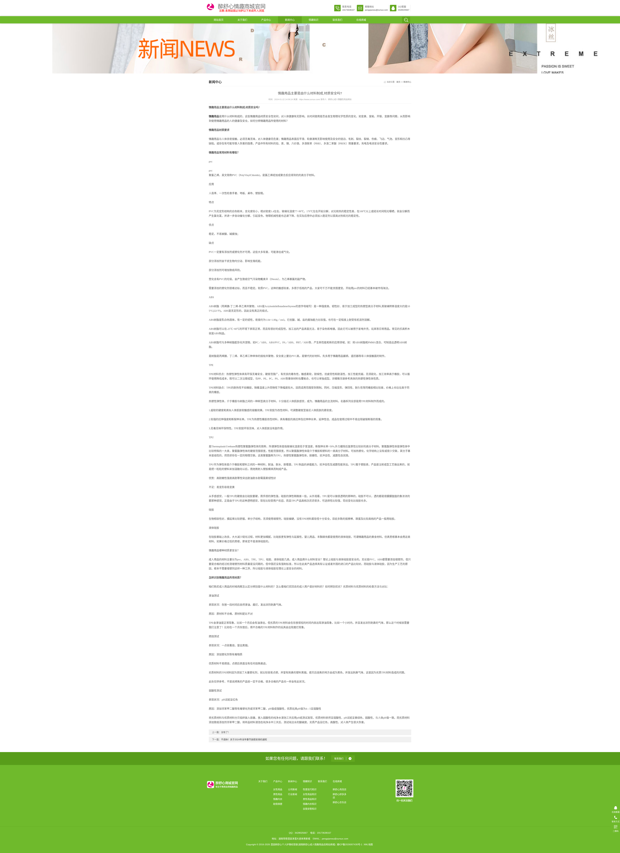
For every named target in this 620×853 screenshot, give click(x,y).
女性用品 (277, 789)
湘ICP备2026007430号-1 (349, 844)
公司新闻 (292, 789)
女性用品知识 (309, 794)
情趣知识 (313, 19)
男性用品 (277, 794)
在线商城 (361, 19)
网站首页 (218, 19)
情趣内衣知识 (309, 804)
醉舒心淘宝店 (339, 789)
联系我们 (337, 19)
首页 (398, 82)
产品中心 (266, 19)
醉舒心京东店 (339, 802)
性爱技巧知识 (309, 789)
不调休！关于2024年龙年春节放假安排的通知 (244, 739)
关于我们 (242, 19)
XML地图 (368, 844)
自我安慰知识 (309, 808)
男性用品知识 (309, 799)
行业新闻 (292, 794)
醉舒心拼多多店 (339, 796)
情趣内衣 (277, 799)
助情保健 (277, 804)
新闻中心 (290, 19)
